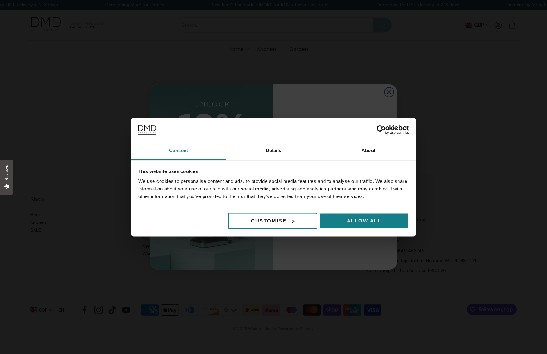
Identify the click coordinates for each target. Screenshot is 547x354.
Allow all (364, 220)
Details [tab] (273, 150)
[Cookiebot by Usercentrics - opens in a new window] (381, 129)
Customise (269, 220)
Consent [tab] (178, 150)
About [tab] (368, 150)
